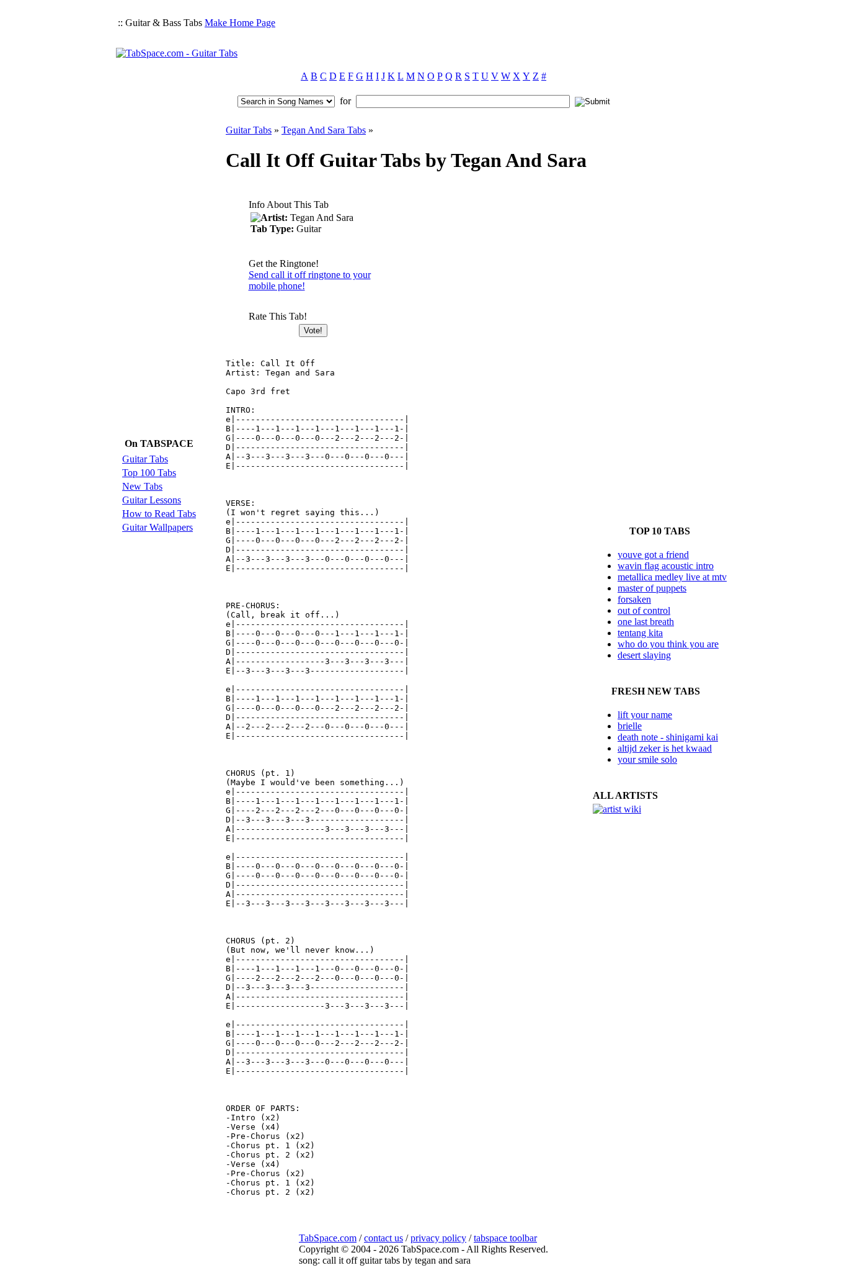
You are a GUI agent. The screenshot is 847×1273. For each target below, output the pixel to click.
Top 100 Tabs (149, 472)
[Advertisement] (505, 35)
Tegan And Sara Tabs (324, 130)
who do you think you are (668, 644)
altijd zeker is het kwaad (665, 748)
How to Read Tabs (159, 513)
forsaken (634, 599)
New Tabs (142, 486)
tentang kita (640, 633)
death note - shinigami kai (668, 737)
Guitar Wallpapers (157, 527)
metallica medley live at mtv (672, 577)
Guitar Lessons (151, 500)
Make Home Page (240, 22)
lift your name (645, 714)
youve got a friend (653, 554)
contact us (383, 1238)
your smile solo (647, 759)
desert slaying (644, 655)
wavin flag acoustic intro (666, 565)
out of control (644, 610)
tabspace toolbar (505, 1238)
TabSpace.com (328, 1238)
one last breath (646, 621)
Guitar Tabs (145, 459)
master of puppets (652, 588)
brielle (630, 726)
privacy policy (438, 1238)
